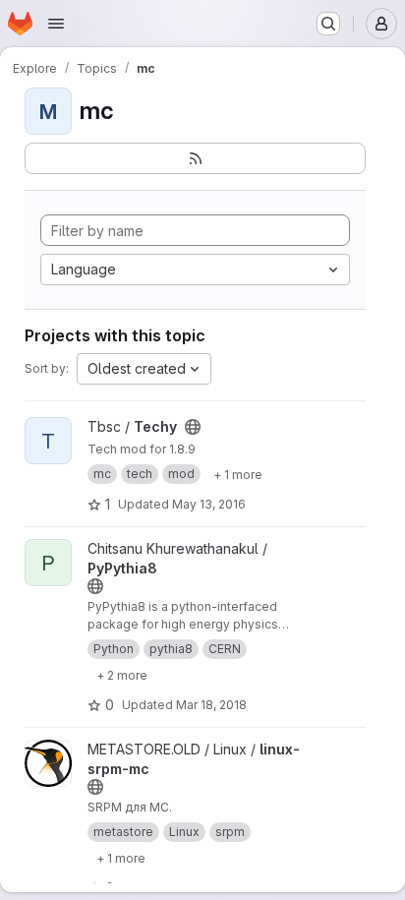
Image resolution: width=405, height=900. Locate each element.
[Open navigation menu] (56, 23)
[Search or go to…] (328, 23)
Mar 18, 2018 (211, 704)
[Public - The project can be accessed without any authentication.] (193, 427)
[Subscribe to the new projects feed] (195, 158)
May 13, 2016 (209, 504)
